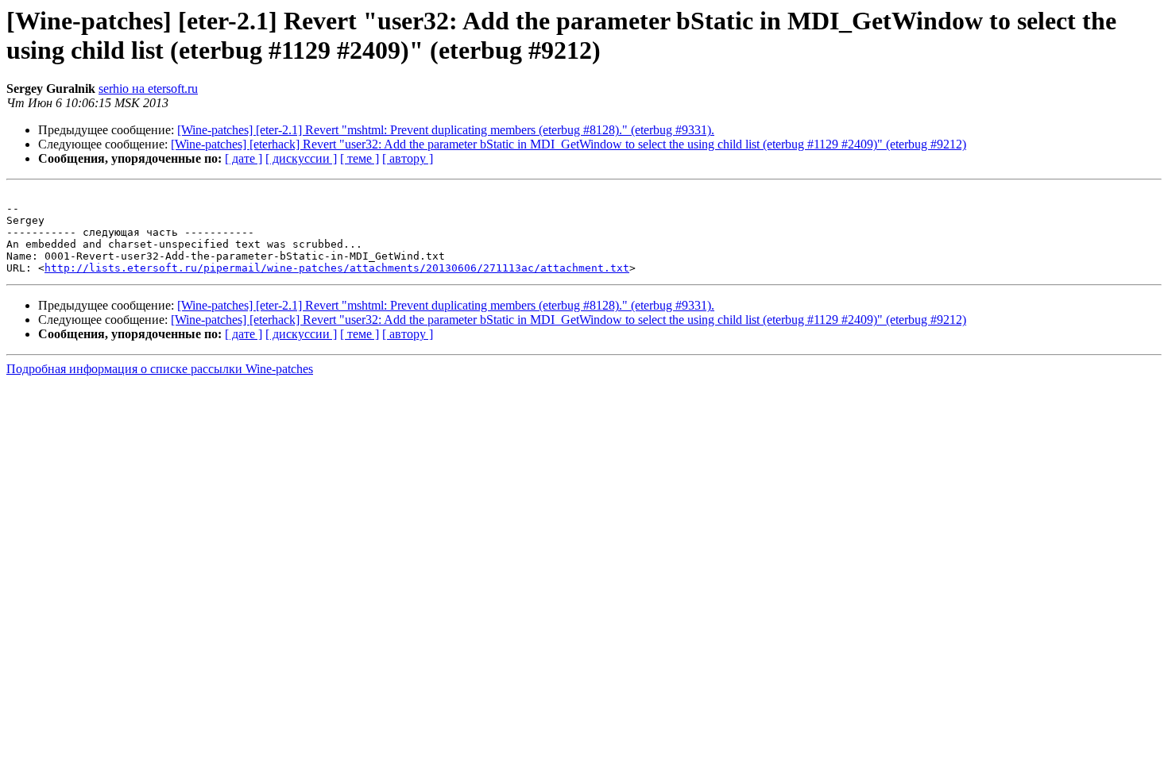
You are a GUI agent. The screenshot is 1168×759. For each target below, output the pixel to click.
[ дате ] (243, 158)
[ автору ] (407, 158)
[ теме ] (359, 158)
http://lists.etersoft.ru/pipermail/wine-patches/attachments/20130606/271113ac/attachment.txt (336, 268)
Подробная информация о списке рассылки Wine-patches (159, 369)
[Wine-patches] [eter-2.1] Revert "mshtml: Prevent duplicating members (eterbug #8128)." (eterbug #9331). (445, 130)
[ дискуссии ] (301, 158)
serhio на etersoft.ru (148, 88)
